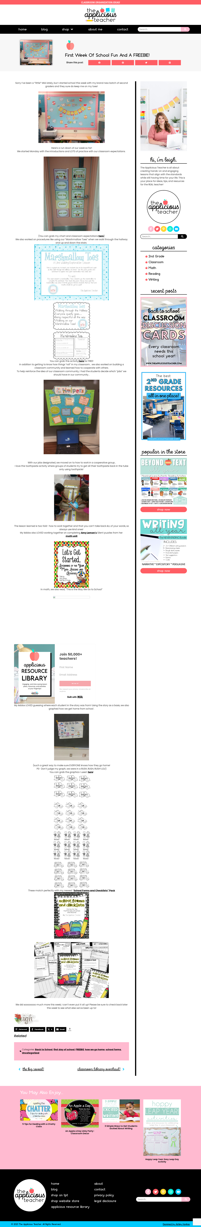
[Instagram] (170, 229)
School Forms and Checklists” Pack (94, 890)
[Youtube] (176, 229)
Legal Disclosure (105, 1201)
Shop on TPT (59, 1195)
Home (22, 29)
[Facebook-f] (151, 229)
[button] (99, 62)
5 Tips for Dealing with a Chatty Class (38, 1125)
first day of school (64, 1049)
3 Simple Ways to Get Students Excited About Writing (121, 1127)
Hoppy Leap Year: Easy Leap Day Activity (162, 1160)
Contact (122, 29)
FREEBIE (80, 1049)
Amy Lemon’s (89, 532)
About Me (95, 29)
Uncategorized (30, 1053)
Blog (44, 29)
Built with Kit (75, 697)
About (98, 1183)
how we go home (95, 1049)
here (101, 236)
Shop (65, 29)
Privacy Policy (104, 1195)
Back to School (44, 1049)
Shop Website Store (65, 1201)
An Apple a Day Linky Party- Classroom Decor (79, 1132)
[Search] (185, 29)
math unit (71, 536)
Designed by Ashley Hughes (176, 1224)
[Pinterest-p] (164, 229)
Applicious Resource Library (70, 1207)
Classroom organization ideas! (100, 2)
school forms (113, 1049)
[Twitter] (157, 229)
